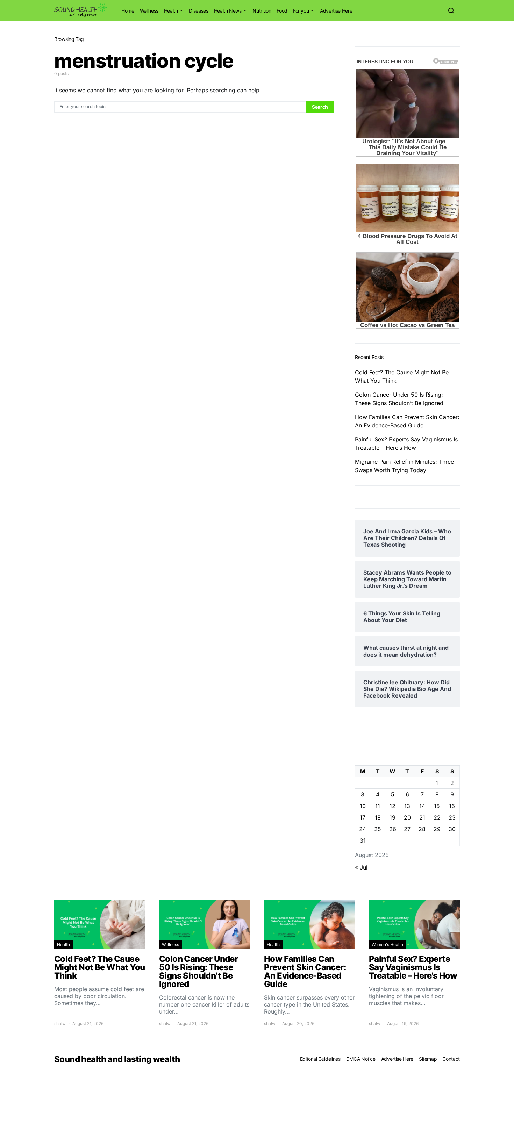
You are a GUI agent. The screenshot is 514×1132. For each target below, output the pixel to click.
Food (282, 11)
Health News (228, 11)
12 (392, 805)
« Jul (361, 867)
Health (171, 11)
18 (378, 817)
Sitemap (428, 1059)
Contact (451, 1059)
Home (127, 11)
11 (377, 805)
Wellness (149, 11)
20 (407, 817)
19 (392, 817)
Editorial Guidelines (320, 1059)
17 (362, 817)
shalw (60, 1023)
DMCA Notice (361, 1059)
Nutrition (261, 11)
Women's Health (387, 944)
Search (320, 107)
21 (422, 817)
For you (301, 11)
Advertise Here (336, 11)
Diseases (198, 11)
